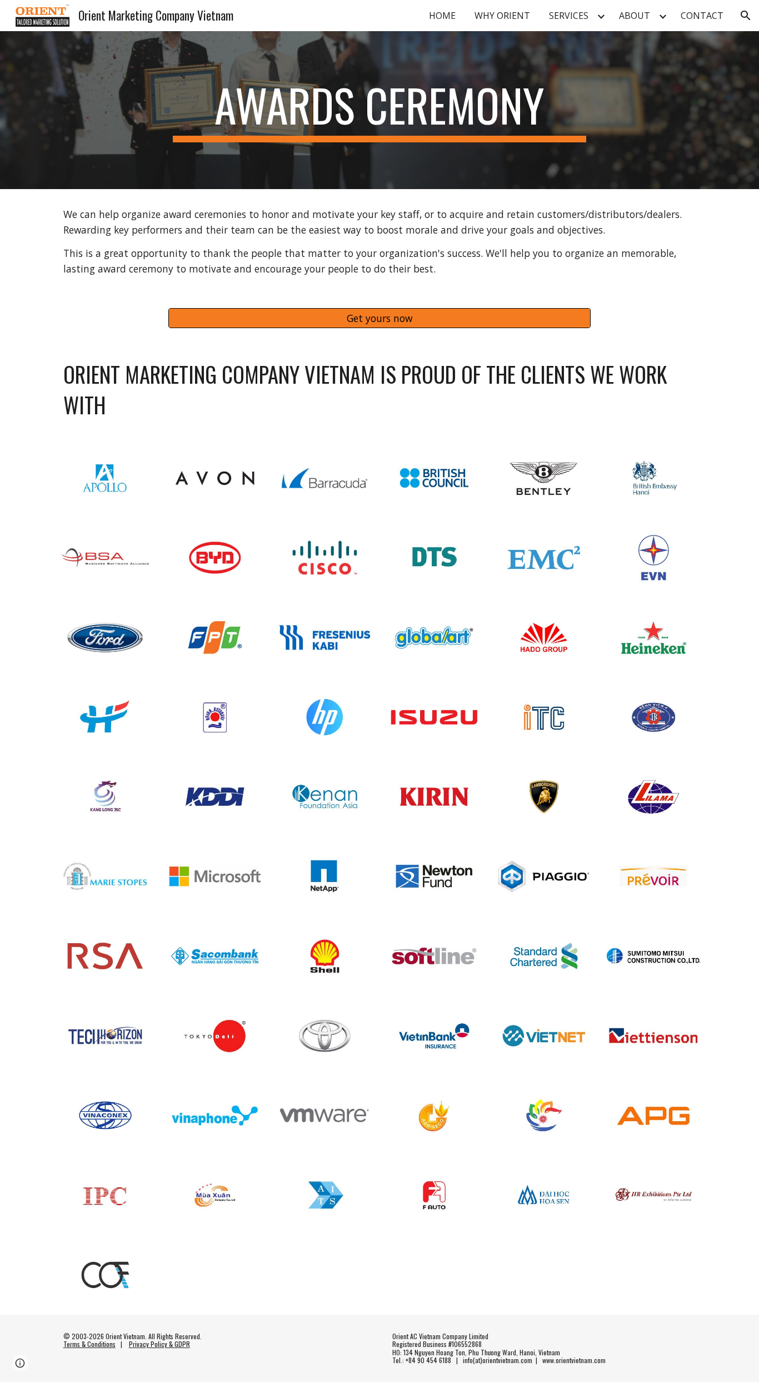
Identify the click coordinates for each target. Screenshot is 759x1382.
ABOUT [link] (634, 15)
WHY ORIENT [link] (502, 15)
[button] (745, 15)
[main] (379, 110)
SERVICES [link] (568, 15)
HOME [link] (442, 15)
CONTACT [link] (702, 15)
